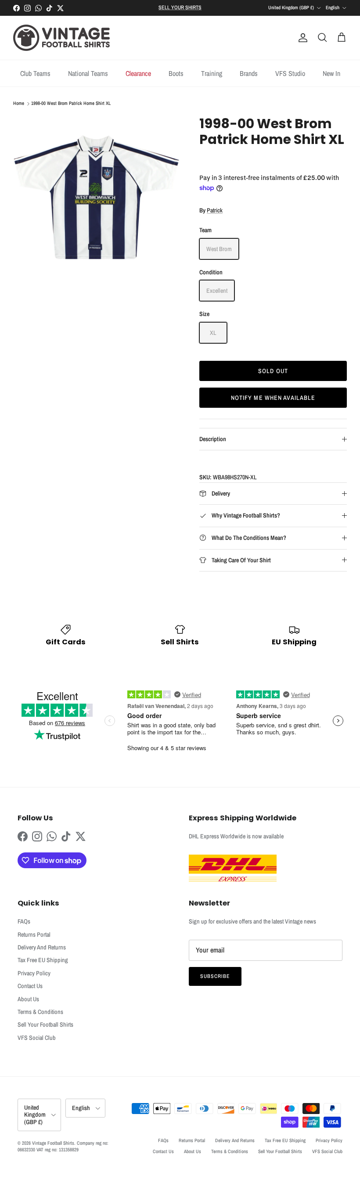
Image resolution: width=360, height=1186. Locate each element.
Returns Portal (34, 934)
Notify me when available (273, 398)
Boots (176, 73)
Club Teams (35, 73)
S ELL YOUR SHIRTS (180, 7)
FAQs (24, 921)
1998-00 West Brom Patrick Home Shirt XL (71, 104)
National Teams (88, 73)
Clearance (138, 73)
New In (331, 73)
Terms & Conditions (40, 1012)
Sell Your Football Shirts (45, 1024)
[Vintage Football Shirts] (61, 38)
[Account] (301, 37)
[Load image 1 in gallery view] (96, 199)
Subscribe (215, 976)
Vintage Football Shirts (53, 1143)
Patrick (215, 210)
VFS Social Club (37, 1038)
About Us (28, 999)
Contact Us (30, 986)
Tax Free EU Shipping (43, 960)
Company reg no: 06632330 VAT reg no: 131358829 (63, 1146)
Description (212, 439)
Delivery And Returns (42, 947)
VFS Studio (290, 73)
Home (18, 104)
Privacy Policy (34, 973)
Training (211, 73)
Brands (249, 73)
